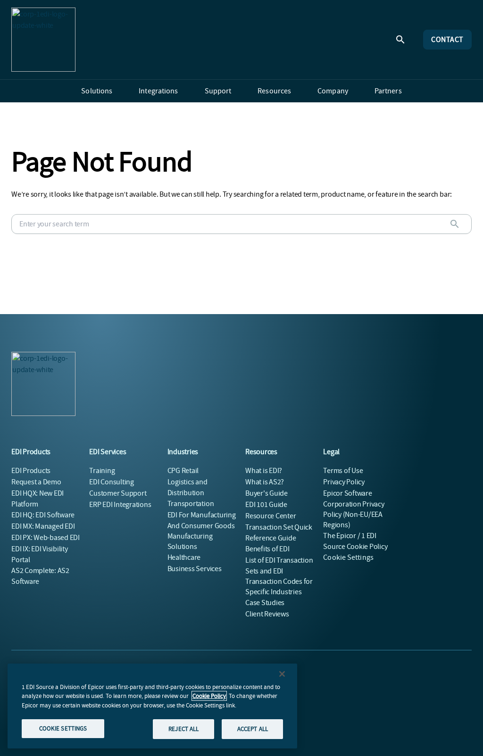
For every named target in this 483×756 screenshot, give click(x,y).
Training (102, 470)
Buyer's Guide (266, 493)
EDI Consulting (111, 482)
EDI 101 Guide (266, 504)
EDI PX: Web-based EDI (45, 537)
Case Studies (264, 602)
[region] (152, 706)
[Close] (282, 674)
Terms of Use (343, 470)
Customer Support (117, 493)
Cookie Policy (209, 696)
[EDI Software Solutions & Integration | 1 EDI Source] (43, 40)
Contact (447, 39)
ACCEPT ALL (252, 729)
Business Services (194, 568)
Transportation (190, 503)
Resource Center (270, 516)
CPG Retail (183, 470)
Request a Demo (36, 482)
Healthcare (184, 557)
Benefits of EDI (267, 549)
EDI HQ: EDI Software (43, 515)
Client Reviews (267, 614)
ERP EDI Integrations (120, 504)
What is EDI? (263, 470)
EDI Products (30, 470)
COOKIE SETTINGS (63, 728)
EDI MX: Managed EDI (43, 526)
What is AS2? (264, 482)
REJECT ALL (183, 729)
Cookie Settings (348, 557)
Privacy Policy (344, 482)
